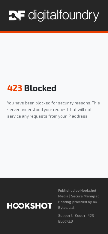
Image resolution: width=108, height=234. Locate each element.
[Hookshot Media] (29, 206)
